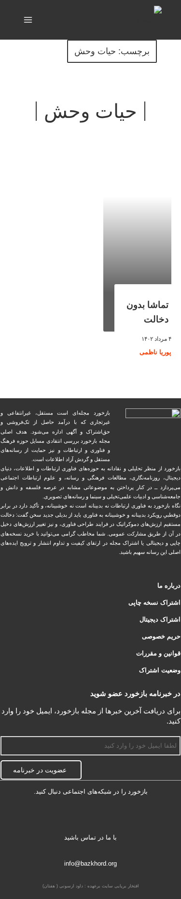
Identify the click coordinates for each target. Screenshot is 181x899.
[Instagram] (60, 817)
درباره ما (169, 585)
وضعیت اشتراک (160, 670)
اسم (175, 730)
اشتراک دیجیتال (160, 619)
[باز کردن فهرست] (28, 19)
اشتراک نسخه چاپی (154, 602)
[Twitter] (121, 817)
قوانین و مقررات (158, 653)
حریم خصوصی (161, 636)
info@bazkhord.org (90, 863)
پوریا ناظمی (155, 352)
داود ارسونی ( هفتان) (62, 886)
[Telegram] (90, 817)
